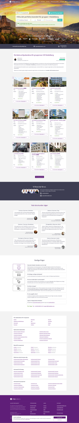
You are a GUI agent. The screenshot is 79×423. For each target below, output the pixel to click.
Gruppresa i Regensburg (18, 340)
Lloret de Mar (16, 352)
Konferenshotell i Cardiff (52, 364)
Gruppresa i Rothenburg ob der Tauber (55, 383)
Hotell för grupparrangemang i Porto (20, 336)
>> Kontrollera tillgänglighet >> (21, 101)
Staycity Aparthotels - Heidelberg (56, 120)
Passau (49, 323)
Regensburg (33, 323)
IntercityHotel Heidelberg (19, 88)
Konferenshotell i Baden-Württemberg (21, 359)
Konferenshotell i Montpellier (19, 361)
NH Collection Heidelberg (18, 120)
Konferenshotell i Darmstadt (53, 361)
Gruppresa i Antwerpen (18, 333)
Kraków (15, 347)
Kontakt (43, 1)
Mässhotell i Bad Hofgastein (45, 335)
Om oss (47, 1)
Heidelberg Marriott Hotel (37, 88)
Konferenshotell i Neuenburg (19, 364)
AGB (31, 411)
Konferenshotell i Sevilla (18, 373)
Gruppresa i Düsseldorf (35, 388)
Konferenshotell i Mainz (18, 362)
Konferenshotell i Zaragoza (36, 371)
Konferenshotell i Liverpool (53, 371)
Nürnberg (50, 321)
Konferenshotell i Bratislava (53, 373)
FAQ (39, 1)
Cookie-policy (27, 419)
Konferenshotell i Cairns (52, 362)
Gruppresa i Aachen (34, 385)
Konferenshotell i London (18, 374)
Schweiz (49, 350)
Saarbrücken (33, 352)
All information (33, 413)
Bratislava (50, 348)
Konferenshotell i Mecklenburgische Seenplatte (56, 374)
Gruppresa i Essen (17, 383)
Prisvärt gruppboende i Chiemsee (46, 338)
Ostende (15, 348)
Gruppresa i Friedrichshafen (19, 386)
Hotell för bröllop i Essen (44, 331)
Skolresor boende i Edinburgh (19, 331)
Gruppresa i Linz (34, 383)
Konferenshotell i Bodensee (36, 373)
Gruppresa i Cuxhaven (35, 386)
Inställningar (60, 419)
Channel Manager (33, 409)
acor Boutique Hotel (17, 153)
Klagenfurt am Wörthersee (19, 321)
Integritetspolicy (46, 411)
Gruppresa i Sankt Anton (18, 388)
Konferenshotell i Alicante (36, 359)
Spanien (32, 348)
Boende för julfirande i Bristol (45, 333)
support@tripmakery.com (40, 46)
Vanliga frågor (32, 407)
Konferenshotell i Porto (35, 361)
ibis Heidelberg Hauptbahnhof (37, 120)
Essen (49, 324)
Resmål (35, 1)
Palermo (49, 352)
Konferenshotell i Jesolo (35, 362)
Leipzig (15, 319)
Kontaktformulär (60, 409)
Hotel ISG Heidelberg (54, 88)
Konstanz (15, 324)
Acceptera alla (59, 417)
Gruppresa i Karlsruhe (44, 340)
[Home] (15, 1)
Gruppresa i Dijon (51, 359)
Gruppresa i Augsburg (18, 335)
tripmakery (50, 35)
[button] (51, 1)
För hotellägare (55, 1)
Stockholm (33, 350)
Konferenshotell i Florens (18, 376)
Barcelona (33, 319)
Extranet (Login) (33, 405)
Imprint (44, 407)
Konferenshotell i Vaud (35, 376)
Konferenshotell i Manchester (36, 374)
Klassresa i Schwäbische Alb (19, 371)
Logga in (62, 1)
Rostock (49, 319)
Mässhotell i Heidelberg (44, 336)
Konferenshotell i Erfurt (35, 364)
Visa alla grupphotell (39, 176)
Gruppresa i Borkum (52, 388)
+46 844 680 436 (63, 45)
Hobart (32, 347)
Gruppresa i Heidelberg (18, 385)
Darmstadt (16, 323)
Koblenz (32, 324)
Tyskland (15, 350)
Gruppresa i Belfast (17, 338)
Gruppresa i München (52, 385)
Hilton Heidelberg (53, 153)
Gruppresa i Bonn (51, 386)
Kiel (31, 321)
